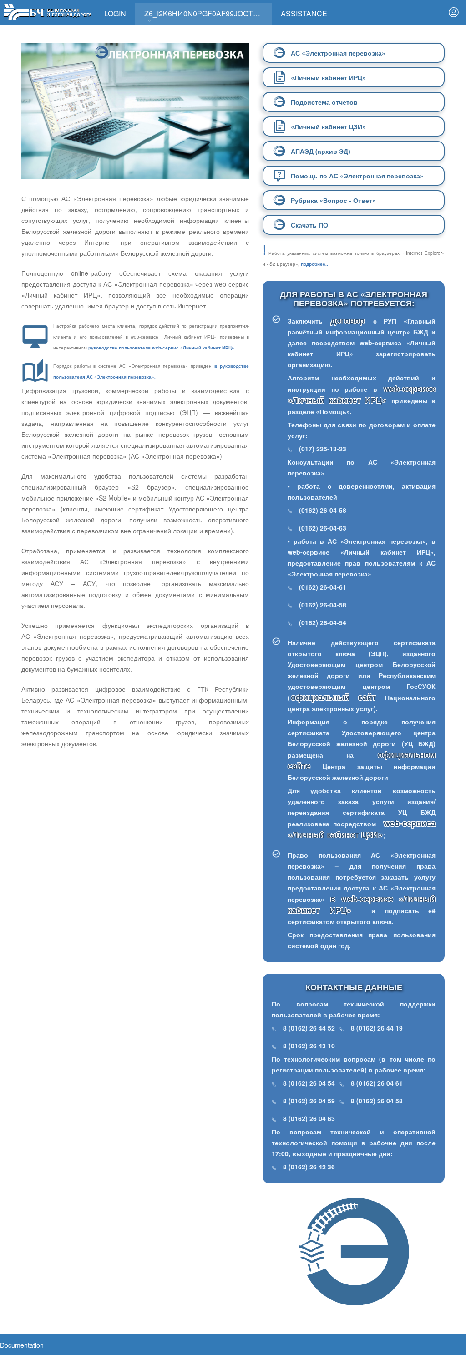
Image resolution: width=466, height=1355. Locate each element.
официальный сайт (333, 697)
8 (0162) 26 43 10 (309, 1045)
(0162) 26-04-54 (322, 622)
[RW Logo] (47, 11)
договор (351, 320)
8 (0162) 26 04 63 (309, 1118)
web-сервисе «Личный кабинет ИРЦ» (362, 394)
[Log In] (453, 12)
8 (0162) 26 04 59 (309, 1100)
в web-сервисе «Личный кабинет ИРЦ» (362, 904)
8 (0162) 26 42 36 (309, 1166)
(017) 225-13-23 (322, 448)
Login (115, 13)
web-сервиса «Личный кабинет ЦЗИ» (362, 828)
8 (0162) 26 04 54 (309, 1082)
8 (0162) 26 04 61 (377, 1082)
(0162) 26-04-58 (322, 510)
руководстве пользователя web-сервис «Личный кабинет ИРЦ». (162, 347)
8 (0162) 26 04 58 (377, 1100)
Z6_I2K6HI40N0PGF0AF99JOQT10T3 (207, 13)
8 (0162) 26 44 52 (309, 1027)
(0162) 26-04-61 (322, 587)
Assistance (304, 13)
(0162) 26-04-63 (322, 527)
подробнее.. (314, 264)
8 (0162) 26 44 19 (377, 1027)
